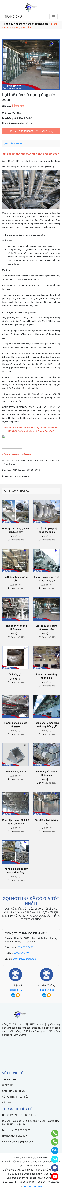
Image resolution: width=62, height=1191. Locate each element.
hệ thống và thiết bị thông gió (32, 23)
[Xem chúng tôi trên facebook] (53, 1168)
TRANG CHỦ (13, 16)
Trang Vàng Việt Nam (32, 1186)
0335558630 (26, 131)
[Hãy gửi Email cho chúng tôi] (53, 1159)
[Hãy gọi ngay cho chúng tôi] (53, 1142)
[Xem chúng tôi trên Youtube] (53, 1176)
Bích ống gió (15, 674)
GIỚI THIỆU (8, 1085)
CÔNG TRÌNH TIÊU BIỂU (15, 1096)
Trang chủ (7, 23)
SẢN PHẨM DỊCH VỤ (13, 1091)
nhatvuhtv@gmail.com (24, 958)
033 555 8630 (25, 947)
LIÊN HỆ (6, 1102)
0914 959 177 (21, 953)
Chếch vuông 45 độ (16, 771)
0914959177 (15, 990)
